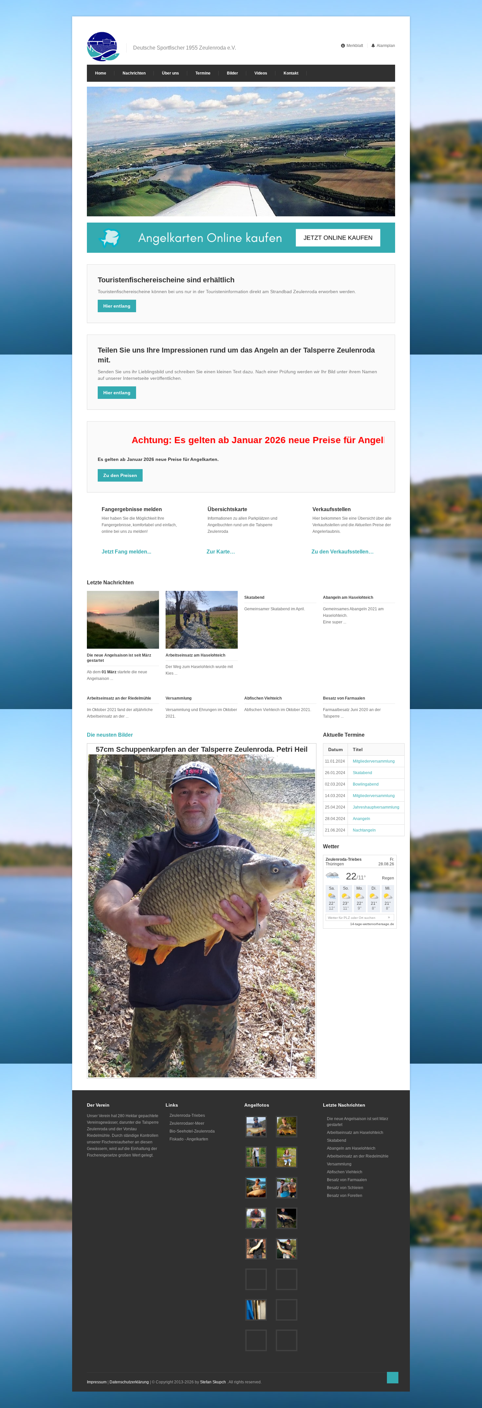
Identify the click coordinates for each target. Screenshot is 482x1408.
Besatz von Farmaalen (344, 698)
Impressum (97, 1382)
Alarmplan (386, 45)
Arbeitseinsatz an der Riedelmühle (119, 698)
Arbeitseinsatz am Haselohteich (195, 655)
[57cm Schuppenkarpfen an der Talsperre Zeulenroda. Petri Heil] (286, 1340)
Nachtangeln (364, 830)
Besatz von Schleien (345, 1187)
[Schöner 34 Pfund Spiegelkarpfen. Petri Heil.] (256, 1279)
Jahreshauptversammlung (376, 807)
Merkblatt (355, 45)
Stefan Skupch (213, 1382)
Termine (203, 73)
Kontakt (291, 73)
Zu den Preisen (120, 475)
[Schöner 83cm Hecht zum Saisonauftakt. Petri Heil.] (286, 1157)
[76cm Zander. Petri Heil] (286, 1310)
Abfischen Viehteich (263, 698)
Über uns (170, 73)
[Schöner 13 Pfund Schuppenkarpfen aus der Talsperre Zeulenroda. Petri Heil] (286, 1126)
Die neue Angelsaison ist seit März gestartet (357, 1121)
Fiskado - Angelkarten (189, 1139)
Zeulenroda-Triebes (187, 1115)
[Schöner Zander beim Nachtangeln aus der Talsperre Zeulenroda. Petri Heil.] (286, 1218)
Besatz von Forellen (344, 1195)
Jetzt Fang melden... (126, 551)
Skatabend (254, 597)
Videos (260, 73)
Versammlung (178, 698)
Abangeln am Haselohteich (348, 597)
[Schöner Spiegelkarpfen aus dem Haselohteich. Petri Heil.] (256, 1218)
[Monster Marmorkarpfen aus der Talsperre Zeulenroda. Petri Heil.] (286, 1188)
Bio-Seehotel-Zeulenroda (192, 1131)
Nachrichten (134, 73)
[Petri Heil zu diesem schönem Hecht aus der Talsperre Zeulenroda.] (286, 1249)
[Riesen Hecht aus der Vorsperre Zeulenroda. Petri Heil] (256, 1126)
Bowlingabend (366, 784)
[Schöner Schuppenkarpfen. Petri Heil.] (286, 1279)
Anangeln (361, 818)
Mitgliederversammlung (374, 761)
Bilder (232, 73)
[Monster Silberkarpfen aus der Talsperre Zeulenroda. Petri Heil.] (256, 1188)
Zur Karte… (221, 551)
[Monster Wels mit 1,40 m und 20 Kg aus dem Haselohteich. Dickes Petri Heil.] (256, 1157)
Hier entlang (117, 306)
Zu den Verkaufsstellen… (342, 551)
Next (383, 205)
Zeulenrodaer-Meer (187, 1123)
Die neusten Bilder (110, 735)
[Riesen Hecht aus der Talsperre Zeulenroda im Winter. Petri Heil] (256, 1340)
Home (100, 73)
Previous (371, 205)
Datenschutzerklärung (129, 1382)
